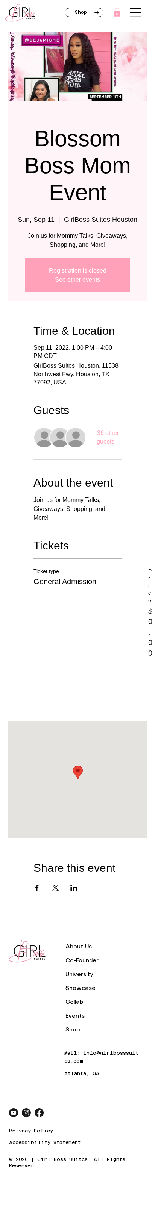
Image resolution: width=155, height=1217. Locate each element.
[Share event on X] (55, 888)
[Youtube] (13, 1112)
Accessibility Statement (45, 1142)
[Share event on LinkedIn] (74, 888)
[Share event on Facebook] (37, 888)
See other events (77, 279)
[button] (117, 12)
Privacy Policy (31, 1131)
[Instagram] (26, 1112)
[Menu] (135, 12)
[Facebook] (39, 1112)
